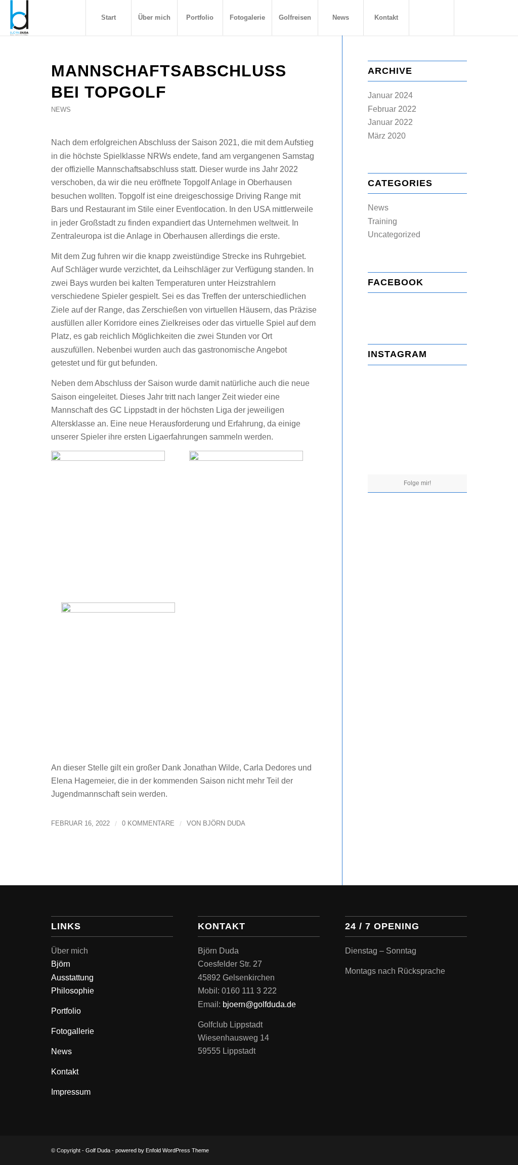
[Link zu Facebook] (470, 17)
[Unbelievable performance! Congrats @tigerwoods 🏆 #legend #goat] (417, 458)
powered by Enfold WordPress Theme (162, 1150)
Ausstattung (72, 977)
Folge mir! (417, 483)
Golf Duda (97, 1150)
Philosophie (72, 990)
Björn (60, 964)
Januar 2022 (390, 122)
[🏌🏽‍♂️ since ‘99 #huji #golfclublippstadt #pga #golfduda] (451, 388)
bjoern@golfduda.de (259, 1004)
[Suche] (431, 17)
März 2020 (387, 136)
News (61, 109)
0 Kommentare (148, 823)
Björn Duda (224, 823)
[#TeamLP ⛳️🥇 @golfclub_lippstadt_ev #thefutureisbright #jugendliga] (383, 423)
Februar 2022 (392, 109)
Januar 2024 (390, 95)
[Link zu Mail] (500, 17)
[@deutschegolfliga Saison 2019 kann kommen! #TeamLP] (451, 457)
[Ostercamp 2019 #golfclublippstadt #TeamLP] (451, 423)
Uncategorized (394, 234)
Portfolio (66, 1011)
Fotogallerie (72, 1031)
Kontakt (64, 1071)
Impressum (71, 1092)
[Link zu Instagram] (485, 17)
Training (382, 221)
